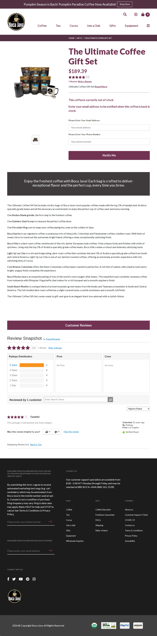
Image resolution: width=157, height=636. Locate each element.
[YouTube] (21, 579)
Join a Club (93, 25)
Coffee (42, 25)
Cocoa (74, 25)
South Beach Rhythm (18, 286)
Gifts (112, 25)
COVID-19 (130, 520)
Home (71, 38)
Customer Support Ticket (136, 515)
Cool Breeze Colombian (19, 266)
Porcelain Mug (20, 227)
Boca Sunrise (14, 233)
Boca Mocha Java (16, 276)
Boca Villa (12, 243)
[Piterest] (28, 579)
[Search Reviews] (110, 399)
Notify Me (109, 155)
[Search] (125, 14)
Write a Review (85, 81)
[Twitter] (14, 579)
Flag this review (71, 431)
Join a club (70, 525)
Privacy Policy (131, 536)
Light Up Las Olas (16, 253)
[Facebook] (8, 579)
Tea (58, 25)
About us (129, 509)
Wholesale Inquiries (75, 541)
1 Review (73, 81)
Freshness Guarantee (105, 515)
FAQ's (98, 520)
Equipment (131, 25)
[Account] (136, 14)
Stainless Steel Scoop (23, 221)
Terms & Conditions (29, 510)
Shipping (99, 525)
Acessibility (130, 541)
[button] (50, 521)
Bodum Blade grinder (23, 215)
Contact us (130, 525)
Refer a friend (101, 530)
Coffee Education (103, 509)
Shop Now (125, 4)
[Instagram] (34, 579)
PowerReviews (53, 339)
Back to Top (36, 444)
